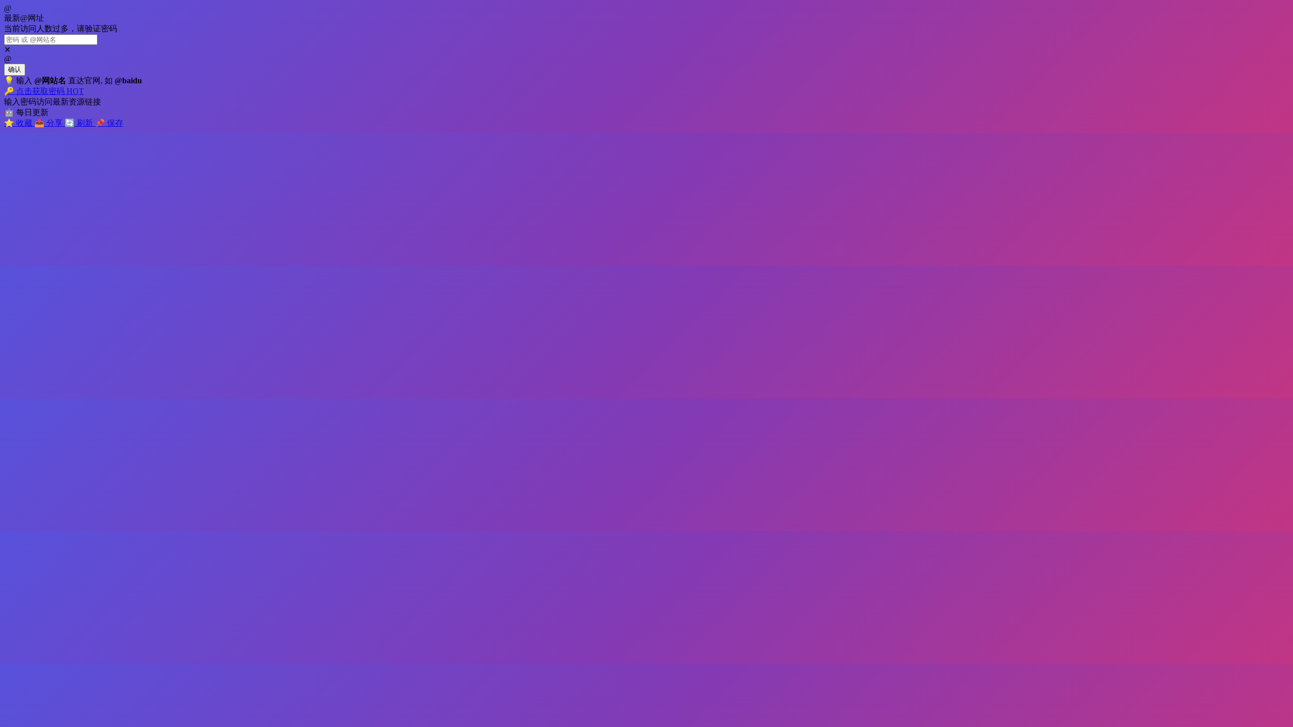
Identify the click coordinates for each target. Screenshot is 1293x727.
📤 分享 (49, 123)
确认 (14, 69)
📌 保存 (109, 123)
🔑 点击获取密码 (44, 91)
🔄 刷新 (80, 123)
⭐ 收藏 (19, 123)
